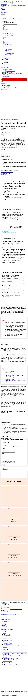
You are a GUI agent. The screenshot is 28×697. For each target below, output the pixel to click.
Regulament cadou (7, 661)
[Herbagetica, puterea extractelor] (13, 6)
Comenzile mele (10, 53)
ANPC (5, 647)
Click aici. (11, 33)
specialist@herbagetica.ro (9, 232)
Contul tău (3, 83)
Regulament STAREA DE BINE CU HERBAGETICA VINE (11, 659)
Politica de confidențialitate (16, 609)
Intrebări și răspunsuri (8, 626)
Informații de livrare (7, 640)
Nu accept (14, 695)
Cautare (2, 8)
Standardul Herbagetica (14, 482)
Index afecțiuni (6, 634)
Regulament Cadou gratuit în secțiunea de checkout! (15, 652)
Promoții (5, 633)
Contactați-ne (9, 54)
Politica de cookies (7, 644)
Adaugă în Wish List (5, 156)
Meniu (2, 81)
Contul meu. (6, 58)
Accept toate (7, 695)
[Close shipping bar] (1, 80)
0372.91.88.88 (6, 231)
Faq (4, 641)
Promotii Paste (6, 86)
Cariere (5, 624)
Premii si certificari (7, 662)
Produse (5, 631)
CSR (4, 625)
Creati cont (5, 64)
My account (9, 49)
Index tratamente (7, 635)
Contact (5, 623)
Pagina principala (7, 85)
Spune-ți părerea (8, 132)
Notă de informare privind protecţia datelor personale (15, 645)
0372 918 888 (4, 4)
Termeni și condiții (7, 643)
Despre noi (5, 621)
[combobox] (7, 11)
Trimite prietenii (4, 469)
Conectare (5, 60)
